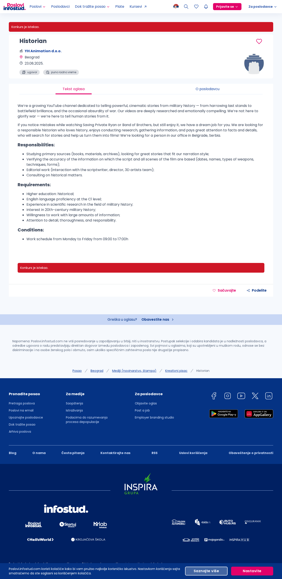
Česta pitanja (72, 453)
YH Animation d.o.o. (43, 51)
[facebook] (213, 396)
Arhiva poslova (20, 431)
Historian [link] (203, 371)
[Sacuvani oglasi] (196, 6)
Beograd (97, 371)
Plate (119, 6)
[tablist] (141, 89)
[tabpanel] (141, 174)
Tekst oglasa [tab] (74, 88)
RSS (155, 453)
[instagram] (227, 396)
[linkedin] (268, 396)
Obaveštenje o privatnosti (251, 453)
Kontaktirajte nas (115, 453)
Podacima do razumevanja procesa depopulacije (87, 419)
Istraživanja (74, 410)
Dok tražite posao (22, 424)
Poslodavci (60, 6)
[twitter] (255, 396)
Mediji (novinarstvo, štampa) (134, 371)
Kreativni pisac (176, 371)
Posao (77, 371)
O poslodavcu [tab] (207, 88)
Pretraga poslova (22, 403)
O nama (39, 453)
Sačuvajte (227, 290)
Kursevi (136, 6)
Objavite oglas (146, 403)
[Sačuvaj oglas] (259, 41)
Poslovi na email (21, 410)
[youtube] (241, 396)
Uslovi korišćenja (193, 453)
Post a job (142, 410)
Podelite (259, 290)
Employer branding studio (154, 417)
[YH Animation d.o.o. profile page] (251, 64)
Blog (12, 453)
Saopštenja (74, 403)
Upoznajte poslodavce (26, 417)
